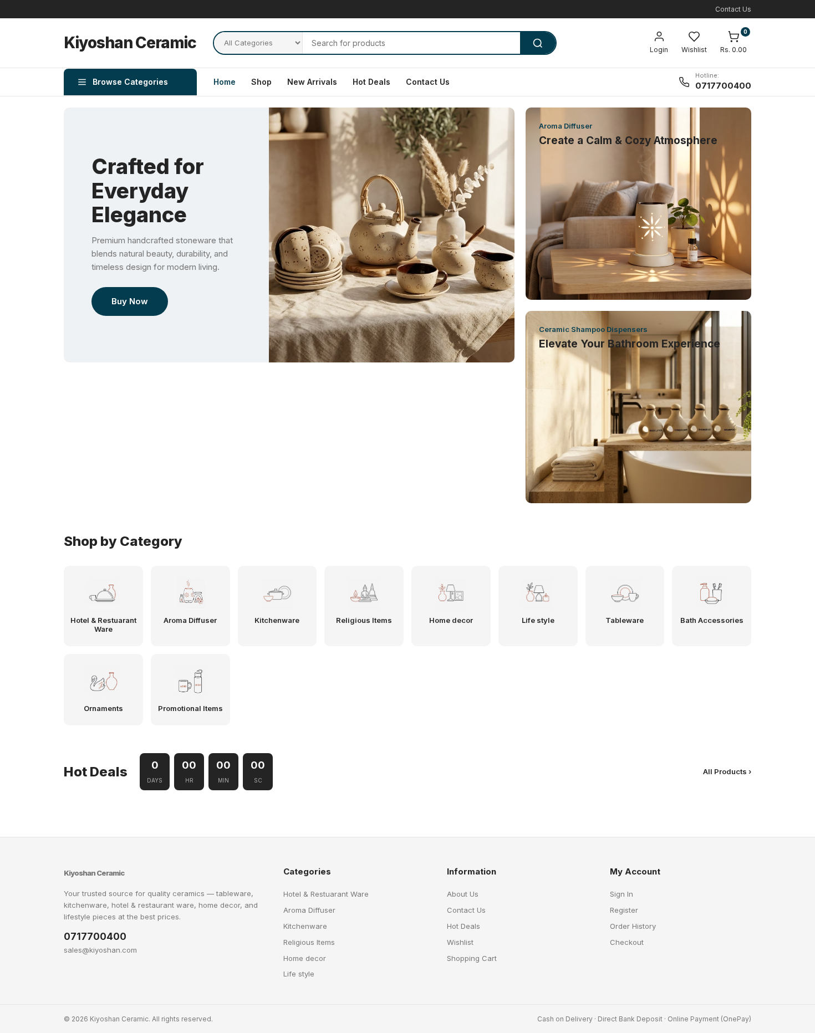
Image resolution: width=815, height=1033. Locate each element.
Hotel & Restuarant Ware (326, 893)
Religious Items (309, 942)
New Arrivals (312, 81)
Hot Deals (371, 81)
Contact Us (733, 9)
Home (224, 81)
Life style (298, 973)
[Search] (538, 43)
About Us (462, 893)
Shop (261, 81)
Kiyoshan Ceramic (130, 42)
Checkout (627, 942)
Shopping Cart (472, 958)
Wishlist (460, 942)
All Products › (727, 771)
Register (624, 910)
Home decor (304, 958)
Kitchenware (305, 926)
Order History (633, 926)
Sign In (621, 893)
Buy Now (129, 301)
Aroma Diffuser (309, 910)
